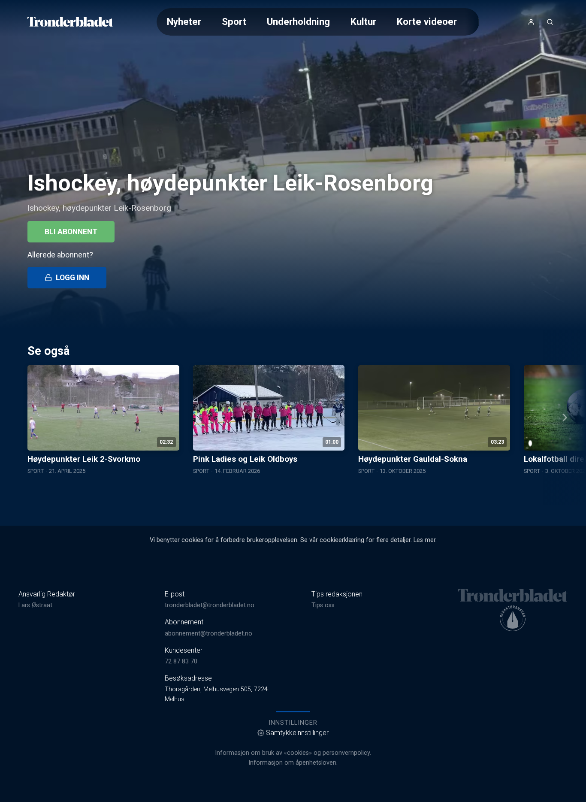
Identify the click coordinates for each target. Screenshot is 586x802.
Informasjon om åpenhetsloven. (293, 762)
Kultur (363, 21)
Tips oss (323, 605)
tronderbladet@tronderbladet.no (209, 605)
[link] (70, 22)
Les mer (424, 540)
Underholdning (298, 21)
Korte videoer (427, 21)
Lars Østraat (35, 605)
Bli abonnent (71, 231)
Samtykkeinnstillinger (297, 733)
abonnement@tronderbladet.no (208, 633)
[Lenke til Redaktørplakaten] (513, 618)
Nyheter (184, 21)
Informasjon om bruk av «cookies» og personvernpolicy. (293, 753)
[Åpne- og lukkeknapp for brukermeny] (531, 21)
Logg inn (72, 277)
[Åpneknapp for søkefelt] (550, 21)
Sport (234, 21)
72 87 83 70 (181, 661)
